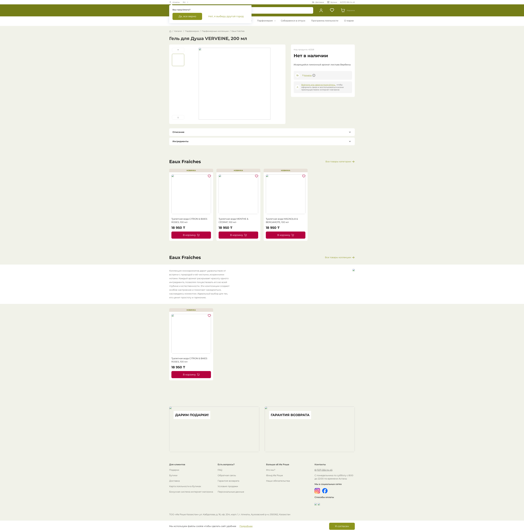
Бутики (173, 475)
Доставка (174, 481)
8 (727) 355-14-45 (323, 470)
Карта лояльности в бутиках (185, 486)
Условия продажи (228, 486)
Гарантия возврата (228, 481)
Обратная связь (227, 475)
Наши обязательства (278, 481)
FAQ (220, 470)
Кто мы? (270, 470)
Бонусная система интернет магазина (191, 491)
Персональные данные (231, 491)
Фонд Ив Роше (274, 475)
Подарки (174, 470)
